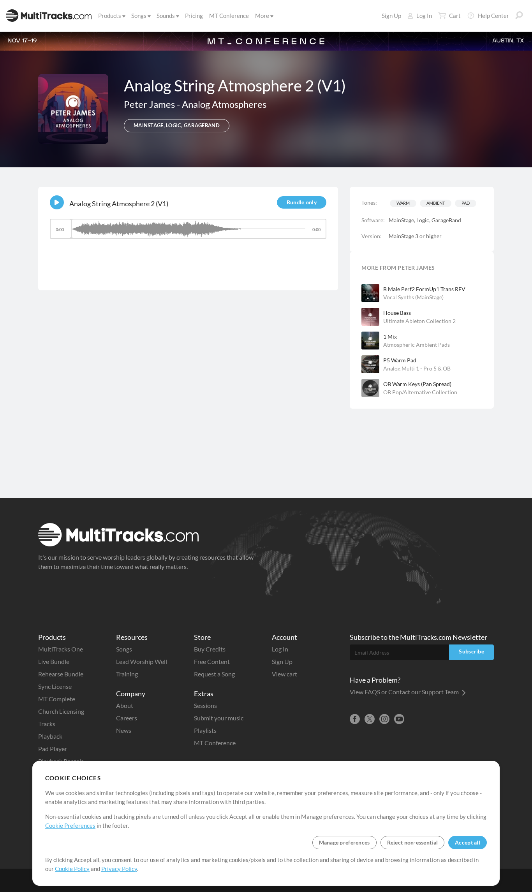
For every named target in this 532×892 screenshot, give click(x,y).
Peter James (150, 104)
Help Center (493, 15)
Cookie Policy (72, 868)
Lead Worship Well (141, 661)
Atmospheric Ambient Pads (416, 344)
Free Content (212, 661)
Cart (455, 15)
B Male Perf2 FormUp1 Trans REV (424, 289)
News (123, 730)
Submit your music (218, 718)
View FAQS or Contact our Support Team (405, 691)
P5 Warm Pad (399, 360)
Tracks (46, 723)
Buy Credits (209, 649)
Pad (466, 202)
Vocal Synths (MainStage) (413, 297)
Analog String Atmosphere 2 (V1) (118, 203)
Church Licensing (61, 711)
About (124, 705)
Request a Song (214, 674)
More (262, 15)
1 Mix (390, 336)
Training (127, 674)
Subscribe (471, 651)
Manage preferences (344, 842)
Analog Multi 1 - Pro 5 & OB (417, 368)
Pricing (194, 15)
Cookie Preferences (70, 825)
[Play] (57, 202)
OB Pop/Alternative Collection (420, 392)
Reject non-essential (412, 842)
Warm (403, 202)
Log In (424, 15)
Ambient (435, 202)
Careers (126, 718)
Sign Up (391, 15)
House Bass (397, 312)
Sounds (166, 15)
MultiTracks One (60, 649)
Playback (50, 736)
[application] (188, 232)
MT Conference (229, 15)
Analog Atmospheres (224, 104)
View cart (284, 674)
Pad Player (52, 748)
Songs (138, 15)
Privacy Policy (119, 868)
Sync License (55, 686)
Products (109, 15)
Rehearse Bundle (60, 674)
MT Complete (56, 698)
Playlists (205, 730)
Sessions (205, 705)
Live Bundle (53, 661)
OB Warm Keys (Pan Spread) (417, 384)
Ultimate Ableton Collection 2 (419, 321)
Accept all (467, 842)
